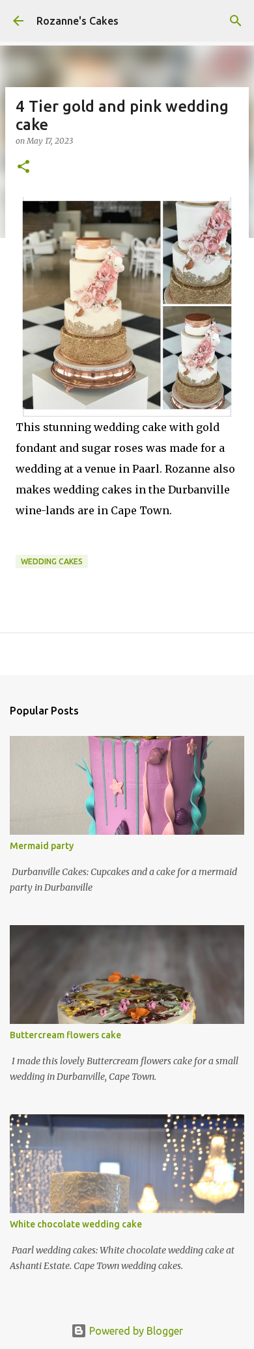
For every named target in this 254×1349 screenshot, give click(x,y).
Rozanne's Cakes (77, 21)
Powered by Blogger (135, 1331)
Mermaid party (42, 846)
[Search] (236, 20)
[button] (23, 167)
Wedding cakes (52, 561)
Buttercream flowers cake (65, 1035)
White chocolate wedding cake (76, 1224)
